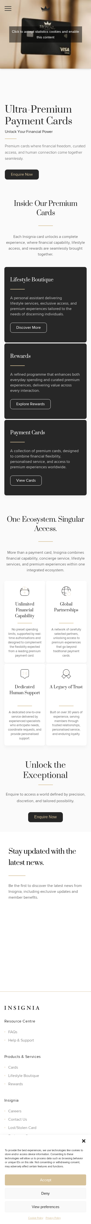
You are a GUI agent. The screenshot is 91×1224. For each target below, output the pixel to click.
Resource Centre (19, 1021)
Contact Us (17, 1119)
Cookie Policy (35, 1218)
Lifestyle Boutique (23, 1075)
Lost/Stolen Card (22, 1127)
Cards (13, 1067)
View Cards (26, 480)
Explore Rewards (30, 404)
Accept (45, 1180)
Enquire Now (22, 174)
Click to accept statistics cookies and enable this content (45, 34)
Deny (45, 1193)
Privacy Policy (53, 1218)
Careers (14, 1111)
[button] (83, 1141)
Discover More (28, 327)
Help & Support (21, 1040)
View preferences (45, 1207)
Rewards (15, 1084)
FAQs (12, 1032)
